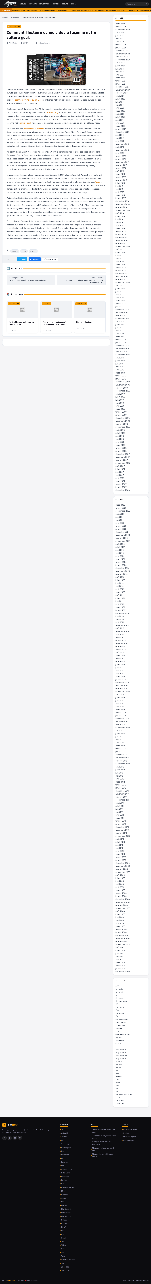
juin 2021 (119, 120)
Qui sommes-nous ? (130, 1129)
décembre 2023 (122, 87)
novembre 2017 (122, 162)
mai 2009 (119, 403)
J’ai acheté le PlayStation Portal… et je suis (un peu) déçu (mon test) (68, 10)
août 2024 (120, 63)
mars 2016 (120, 174)
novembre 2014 (122, 204)
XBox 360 (119, 1100)
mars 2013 (120, 264)
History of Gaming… (84, 322)
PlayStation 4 (121, 1055)
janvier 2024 (121, 84)
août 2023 (119, 96)
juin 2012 (119, 291)
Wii (116, 1088)
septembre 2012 (122, 282)
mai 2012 (119, 294)
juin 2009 (119, 400)
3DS (117, 986)
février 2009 (121, 412)
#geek (24, 251)
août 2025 (119, 33)
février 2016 (120, 177)
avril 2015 (119, 192)
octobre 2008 (121, 424)
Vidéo (117, 1082)
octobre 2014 (121, 207)
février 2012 (120, 303)
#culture (15, 251)
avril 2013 (119, 261)
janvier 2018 (120, 159)
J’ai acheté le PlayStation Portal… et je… (105, 1137)
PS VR (118, 1067)
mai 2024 (119, 72)
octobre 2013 (121, 243)
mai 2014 (119, 222)
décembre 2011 (122, 309)
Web (117, 1085)
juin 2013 (119, 255)
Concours (119, 998)
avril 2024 (119, 75)
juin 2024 (119, 69)
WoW (97, 182)
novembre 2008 (122, 421)
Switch (56, 4)
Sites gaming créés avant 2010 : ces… (104, 1131)
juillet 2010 (120, 361)
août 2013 (119, 249)
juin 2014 (119, 219)
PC (116, 1046)
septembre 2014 (122, 210)
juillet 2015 (120, 183)
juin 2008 (119, 436)
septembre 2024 (122, 60)
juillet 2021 (120, 117)
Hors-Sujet (120, 1025)
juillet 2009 (120, 397)
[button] (81, 4)
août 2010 (119, 358)
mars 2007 (120, 481)
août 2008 (120, 430)
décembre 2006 (122, 490)
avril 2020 (119, 141)
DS (116, 1004)
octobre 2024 (121, 57)
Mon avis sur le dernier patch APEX (103, 1149)
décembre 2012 (122, 273)
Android (119, 992)
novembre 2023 (122, 90)
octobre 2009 (121, 388)
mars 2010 (120, 373)
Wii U (117, 1091)
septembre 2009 (122, 391)
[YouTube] (15, 1138)
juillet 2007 (120, 469)
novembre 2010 (122, 349)
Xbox (117, 1097)
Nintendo (119, 1040)
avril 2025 (119, 41)
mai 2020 (119, 138)
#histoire (33, 251)
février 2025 (120, 45)
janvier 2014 (120, 234)
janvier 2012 (120, 306)
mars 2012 (120, 300)
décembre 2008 (122, 418)
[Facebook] (10, 1138)
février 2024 (121, 81)
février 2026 (120, 26)
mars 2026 (120, 23)
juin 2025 (119, 35)
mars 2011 (119, 337)
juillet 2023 (120, 99)
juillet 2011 (119, 324)
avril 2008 (119, 442)
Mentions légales (129, 1137)
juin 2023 (119, 102)
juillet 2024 (120, 66)
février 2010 (120, 376)
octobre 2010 (121, 351)
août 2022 (119, 114)
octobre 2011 (121, 315)
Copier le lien (51, 259)
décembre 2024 (122, 51)
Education (119, 1007)
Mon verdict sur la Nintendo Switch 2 (102, 1155)
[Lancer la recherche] (146, 4)
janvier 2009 (121, 415)
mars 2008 (120, 445)
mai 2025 (119, 39)
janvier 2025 (120, 48)
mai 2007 (119, 475)
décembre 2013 (122, 237)
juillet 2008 (120, 433)
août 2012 (119, 285)
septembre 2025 (122, 29)
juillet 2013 (120, 252)
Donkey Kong (52, 112)
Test (117, 1079)
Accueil (23, 4)
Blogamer (11, 1280)
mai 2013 (119, 258)
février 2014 (120, 231)
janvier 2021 (120, 129)
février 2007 (121, 484)
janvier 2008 (121, 451)
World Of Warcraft (123, 1094)
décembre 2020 (122, 132)
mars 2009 (120, 409)
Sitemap (131, 1280)
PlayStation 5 (44, 4)
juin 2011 (119, 327)
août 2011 (119, 321)
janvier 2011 (120, 343)
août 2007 (120, 466)
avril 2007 (119, 478)
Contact (74, 4)
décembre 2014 (122, 201)
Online (118, 1043)
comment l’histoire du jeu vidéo (29, 100)
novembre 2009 (122, 385)
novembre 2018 (122, 150)
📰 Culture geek (14, 27)
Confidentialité (128, 1140)
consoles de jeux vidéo (34, 128)
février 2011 (120, 339)
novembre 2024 (122, 54)
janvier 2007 (121, 487)
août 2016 (119, 171)
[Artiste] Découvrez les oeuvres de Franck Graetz (21, 323)
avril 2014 (119, 225)
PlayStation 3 (121, 1052)
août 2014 (119, 213)
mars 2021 (120, 126)
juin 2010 (119, 364)
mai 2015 (119, 189)
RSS (124, 1280)
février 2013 (120, 267)
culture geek (25, 123)
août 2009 (120, 394)
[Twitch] (20, 1138)
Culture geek (14, 304)
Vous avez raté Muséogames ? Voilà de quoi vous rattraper (54, 323)
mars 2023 (120, 111)
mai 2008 (119, 439)
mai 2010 (119, 367)
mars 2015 (120, 195)
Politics (118, 1061)
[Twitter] (4, 1138)
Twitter (23, 259)
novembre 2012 (122, 276)
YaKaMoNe (13, 43)
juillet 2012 (120, 288)
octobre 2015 (121, 180)
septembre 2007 (122, 463)
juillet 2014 (120, 216)
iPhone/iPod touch (123, 1034)
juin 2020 (119, 135)
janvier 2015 (120, 198)
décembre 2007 (122, 454)
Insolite (65, 4)
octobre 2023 (121, 93)
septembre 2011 (122, 318)
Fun (117, 1016)
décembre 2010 (122, 345)
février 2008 (121, 448)
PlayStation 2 (121, 1049)
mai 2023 (119, 105)
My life (118, 1037)
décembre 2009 (122, 382)
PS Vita (118, 1064)
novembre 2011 (122, 312)
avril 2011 (119, 333)
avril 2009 (119, 406)
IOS (117, 1031)
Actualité (33, 4)
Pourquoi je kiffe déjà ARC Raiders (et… (102, 1143)
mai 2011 (119, 330)
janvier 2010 (120, 379)
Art (116, 995)
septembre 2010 (122, 355)
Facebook (35, 259)
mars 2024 (120, 78)
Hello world (120, 1022)
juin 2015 (119, 186)
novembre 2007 (122, 457)
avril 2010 (119, 370)
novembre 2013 (122, 240)
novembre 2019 (122, 144)
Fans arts (119, 1013)
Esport (118, 1010)
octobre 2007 (121, 460)
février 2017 (120, 168)
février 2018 (120, 156)
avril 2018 (119, 153)
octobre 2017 (121, 165)
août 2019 (119, 147)
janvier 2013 (120, 270)
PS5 (117, 1070)
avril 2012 (119, 297)
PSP (117, 1073)
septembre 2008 (122, 427)
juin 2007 (119, 472)
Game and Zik (121, 1019)
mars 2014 (120, 228)
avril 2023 (119, 108)
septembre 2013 (122, 246)
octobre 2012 (121, 279)
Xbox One (119, 1103)
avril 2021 (119, 123)
